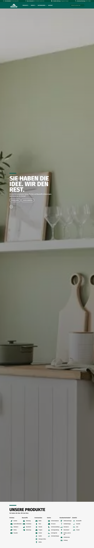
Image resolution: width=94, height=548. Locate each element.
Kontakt (50, 5)
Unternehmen (41, 5)
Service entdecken (27, 200)
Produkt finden (15, 200)
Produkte (25, 5)
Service (33, 5)
